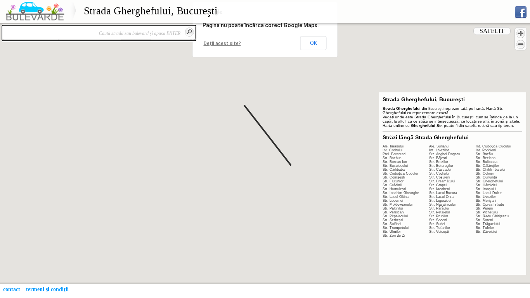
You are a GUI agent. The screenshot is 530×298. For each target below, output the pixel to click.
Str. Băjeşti (438, 158)
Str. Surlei (437, 224)
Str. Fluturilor (393, 181)
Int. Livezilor (439, 150)
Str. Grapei (438, 185)
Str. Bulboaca (486, 162)
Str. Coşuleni (439, 177)
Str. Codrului (439, 173)
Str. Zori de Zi (394, 235)
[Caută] (189, 31)
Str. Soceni (438, 220)
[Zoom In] (520, 33)
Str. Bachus (392, 158)
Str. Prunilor (438, 216)
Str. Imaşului (486, 189)
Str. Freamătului (442, 181)
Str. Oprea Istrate (490, 204)
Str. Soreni (484, 220)
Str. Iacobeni (439, 189)
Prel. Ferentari (394, 154)
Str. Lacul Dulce (489, 193)
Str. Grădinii (392, 185)
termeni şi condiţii (47, 289)
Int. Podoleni (486, 150)
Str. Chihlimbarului (490, 170)
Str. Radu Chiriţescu (492, 216)
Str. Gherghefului (489, 181)
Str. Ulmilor (392, 232)
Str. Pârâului (439, 208)
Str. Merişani (486, 201)
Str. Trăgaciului (488, 224)
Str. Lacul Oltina (396, 197)
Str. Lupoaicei (440, 201)
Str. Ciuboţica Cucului (400, 173)
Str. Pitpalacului (395, 216)
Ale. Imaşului (393, 146)
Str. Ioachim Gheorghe (401, 193)
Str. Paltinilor (393, 208)
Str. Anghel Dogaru (444, 154)
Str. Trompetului (396, 228)
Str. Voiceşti (439, 232)
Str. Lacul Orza (441, 197)
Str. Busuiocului (395, 166)
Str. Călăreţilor (487, 166)
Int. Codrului (392, 150)
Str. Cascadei (440, 170)
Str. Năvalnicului (442, 204)
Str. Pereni (484, 208)
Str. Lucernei (393, 201)
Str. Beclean (485, 158)
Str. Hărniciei (486, 185)
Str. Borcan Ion (395, 162)
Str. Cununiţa (486, 177)
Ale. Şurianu (439, 146)
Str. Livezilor (486, 197)
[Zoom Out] (520, 44)
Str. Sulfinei (392, 224)
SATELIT (492, 31)
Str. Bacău (484, 154)
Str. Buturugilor (441, 166)
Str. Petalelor (439, 212)
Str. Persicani (393, 212)
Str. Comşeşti (394, 177)
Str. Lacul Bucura (443, 193)
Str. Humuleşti (394, 189)
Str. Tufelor (485, 228)
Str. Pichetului (487, 212)
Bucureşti (435, 109)
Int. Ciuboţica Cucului (493, 146)
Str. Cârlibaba (394, 170)
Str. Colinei (485, 173)
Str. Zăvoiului (486, 232)
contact (11, 289)
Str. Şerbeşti (393, 220)
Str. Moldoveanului (397, 204)
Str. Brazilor (438, 162)
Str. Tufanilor (439, 228)
